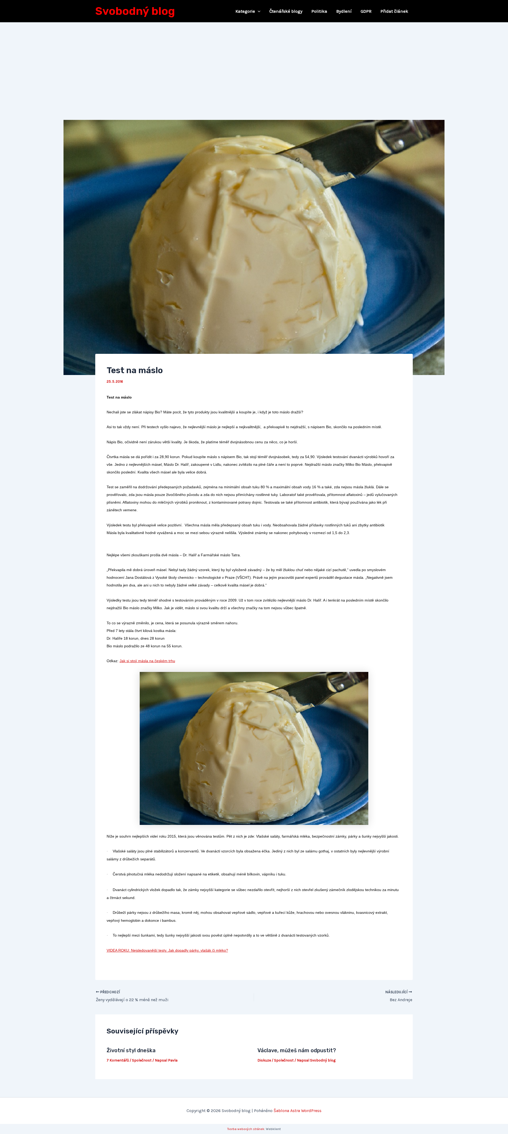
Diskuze (264, 1060)
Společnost (142, 1060)
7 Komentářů (118, 1060)
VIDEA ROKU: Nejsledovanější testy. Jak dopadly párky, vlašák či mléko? (167, 950)
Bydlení (344, 11)
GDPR (366, 11)
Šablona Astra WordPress (297, 1110)
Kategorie (245, 11)
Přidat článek (394, 11)
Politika (319, 11)
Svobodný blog (135, 11)
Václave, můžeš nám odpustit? (296, 1050)
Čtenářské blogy (285, 11)
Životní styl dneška (131, 1050)
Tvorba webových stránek (245, 1129)
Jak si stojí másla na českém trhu (147, 661)
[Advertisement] (254, 62)
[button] (257, 11)
